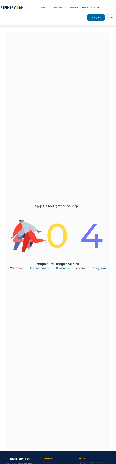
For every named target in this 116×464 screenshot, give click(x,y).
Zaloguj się (95, 7)
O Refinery (72, 7)
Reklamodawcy (58, 7)
